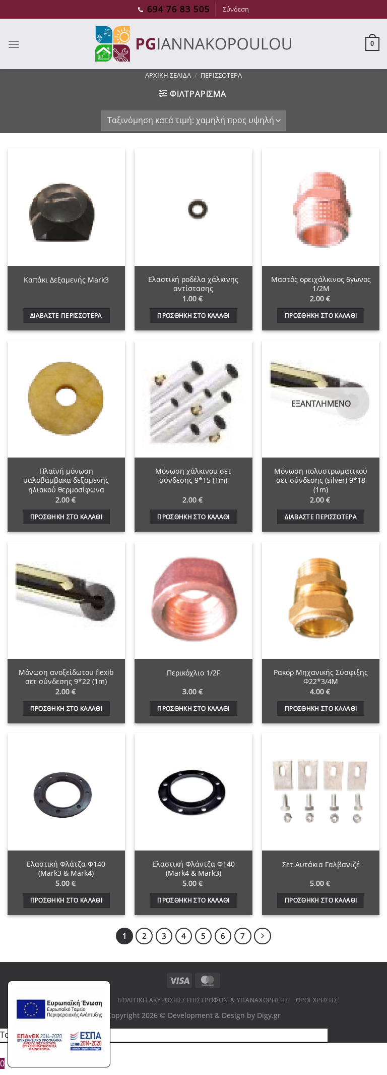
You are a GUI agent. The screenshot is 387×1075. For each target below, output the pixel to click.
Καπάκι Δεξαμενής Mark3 (66, 280)
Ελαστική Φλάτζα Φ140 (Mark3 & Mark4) (66, 869)
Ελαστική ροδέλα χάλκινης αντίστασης (193, 284)
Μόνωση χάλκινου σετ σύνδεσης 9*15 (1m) (193, 476)
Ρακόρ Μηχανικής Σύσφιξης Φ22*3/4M (321, 677)
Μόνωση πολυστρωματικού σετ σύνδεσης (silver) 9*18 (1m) (320, 480)
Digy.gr (269, 1015)
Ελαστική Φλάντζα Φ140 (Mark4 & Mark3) (193, 869)
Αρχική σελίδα (168, 75)
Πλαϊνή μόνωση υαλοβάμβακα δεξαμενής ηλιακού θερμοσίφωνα (66, 480)
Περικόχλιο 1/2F (193, 672)
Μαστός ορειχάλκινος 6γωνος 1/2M (321, 284)
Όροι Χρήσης (317, 1000)
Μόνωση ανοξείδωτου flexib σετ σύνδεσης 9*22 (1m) (66, 677)
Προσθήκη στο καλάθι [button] (193, 315)
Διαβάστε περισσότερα (66, 315)
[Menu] (14, 44)
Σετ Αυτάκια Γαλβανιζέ (321, 864)
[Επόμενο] (262, 936)
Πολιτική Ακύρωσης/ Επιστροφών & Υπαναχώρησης (203, 1000)
